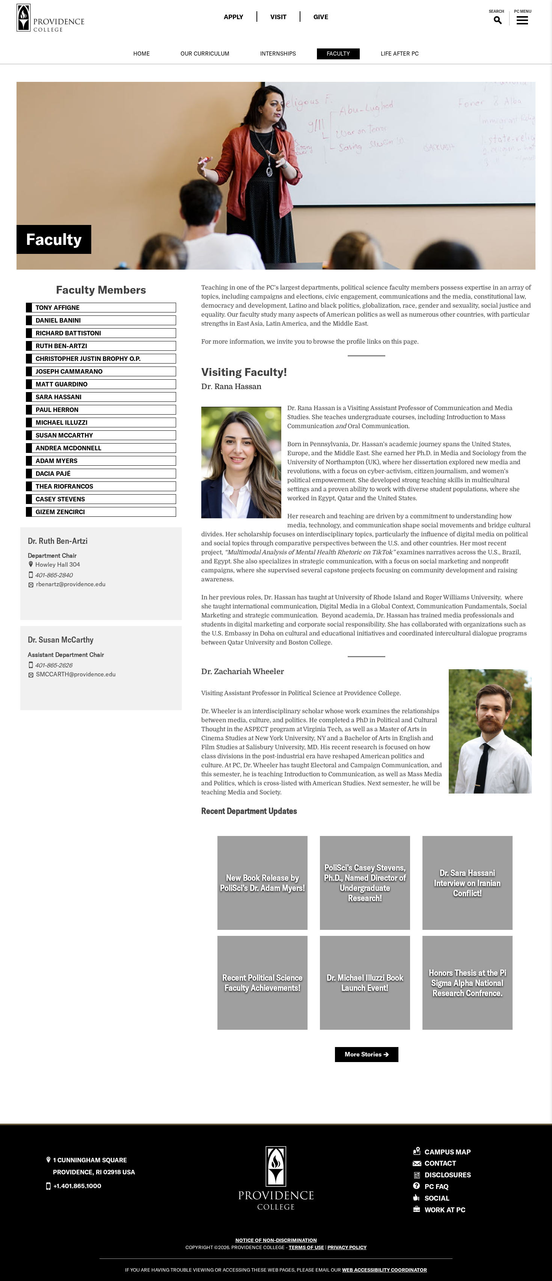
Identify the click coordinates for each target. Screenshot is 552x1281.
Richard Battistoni (68, 333)
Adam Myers (56, 461)
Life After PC (400, 53)
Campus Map (448, 1152)
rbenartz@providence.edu (71, 584)
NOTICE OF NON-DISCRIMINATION (276, 1240)
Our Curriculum (205, 53)
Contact (440, 1163)
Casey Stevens (60, 499)
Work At (445, 1210)
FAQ (436, 1186)
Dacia (53, 473)
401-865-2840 (53, 575)
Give (321, 17)
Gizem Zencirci (60, 512)
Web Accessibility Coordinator (384, 1270)
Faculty (338, 53)
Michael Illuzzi (61, 422)
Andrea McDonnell (68, 448)
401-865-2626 (53, 665)
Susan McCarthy (64, 435)
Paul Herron (57, 409)
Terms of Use (306, 1247)
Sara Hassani (58, 397)
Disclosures (448, 1175)
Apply (233, 17)
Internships (278, 53)
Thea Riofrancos (64, 486)
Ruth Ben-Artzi (61, 346)
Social (437, 1198)
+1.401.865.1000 (77, 1186)
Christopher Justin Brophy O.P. (88, 358)
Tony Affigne (58, 307)
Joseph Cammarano (69, 371)
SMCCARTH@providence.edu (76, 674)
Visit (278, 17)
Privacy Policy (346, 1247)
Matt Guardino (61, 384)
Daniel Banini (58, 320)
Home (141, 53)
